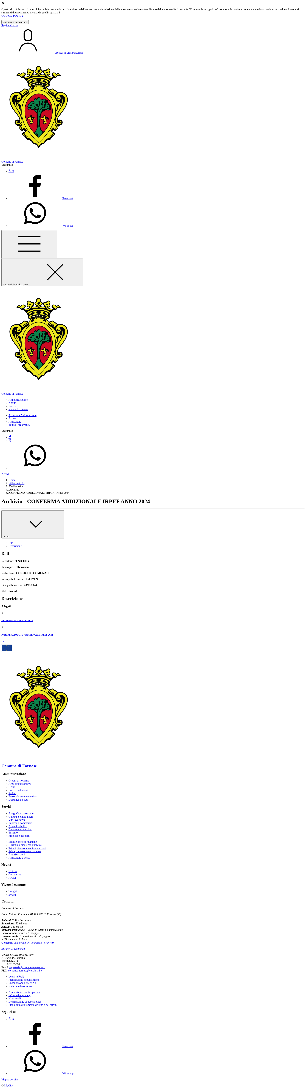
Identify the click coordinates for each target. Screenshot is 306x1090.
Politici (12, 793)
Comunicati (14, 874)
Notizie (12, 871)
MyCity (8, 1085)
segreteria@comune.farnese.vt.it (27, 967)
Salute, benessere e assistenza (24, 851)
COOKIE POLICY (12, 15)
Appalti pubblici (17, 826)
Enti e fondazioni (18, 790)
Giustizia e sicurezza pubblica (25, 844)
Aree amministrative (19, 783)
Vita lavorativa (16, 819)
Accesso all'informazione (22, 415)
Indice (6, 536)
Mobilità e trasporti (19, 835)
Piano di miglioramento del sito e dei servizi (32, 1004)
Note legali (14, 998)
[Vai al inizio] (2, 642)
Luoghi (12, 891)
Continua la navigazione (15, 22)
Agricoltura (14, 421)
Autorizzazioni (16, 854)
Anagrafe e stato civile (20, 813)
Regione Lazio (9, 25)
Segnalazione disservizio (22, 982)
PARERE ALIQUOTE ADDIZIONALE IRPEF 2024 (27, 634)
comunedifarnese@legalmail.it (25, 970)
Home (11, 479)
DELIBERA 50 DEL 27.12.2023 (17, 620)
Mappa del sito (9, 1079)
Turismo (13, 832)
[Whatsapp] (35, 467)
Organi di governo (18, 780)
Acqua (12, 418)
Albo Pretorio (16, 483)
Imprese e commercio (20, 822)
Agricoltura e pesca (19, 857)
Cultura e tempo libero (20, 816)
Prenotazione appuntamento (23, 979)
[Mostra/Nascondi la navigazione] (29, 244)
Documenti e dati (18, 799)
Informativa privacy (19, 995)
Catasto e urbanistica (20, 829)
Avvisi (12, 877)
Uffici (11, 786)
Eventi (12, 894)
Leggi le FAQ (16, 976)
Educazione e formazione (22, 841)
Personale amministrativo (22, 796)
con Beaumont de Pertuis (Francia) (27, 942)
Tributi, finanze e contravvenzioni (27, 848)
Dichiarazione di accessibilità (24, 1001)
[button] (18, 399)
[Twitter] (9, 440)
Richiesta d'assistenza (20, 986)
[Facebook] (9, 437)
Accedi (5, 473)
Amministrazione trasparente (24, 992)
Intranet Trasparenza (13, 948)
